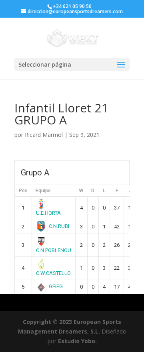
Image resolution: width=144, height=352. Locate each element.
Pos (23, 190)
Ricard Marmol (44, 134)
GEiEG (56, 286)
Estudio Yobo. (77, 341)
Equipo (43, 190)
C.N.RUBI (59, 226)
